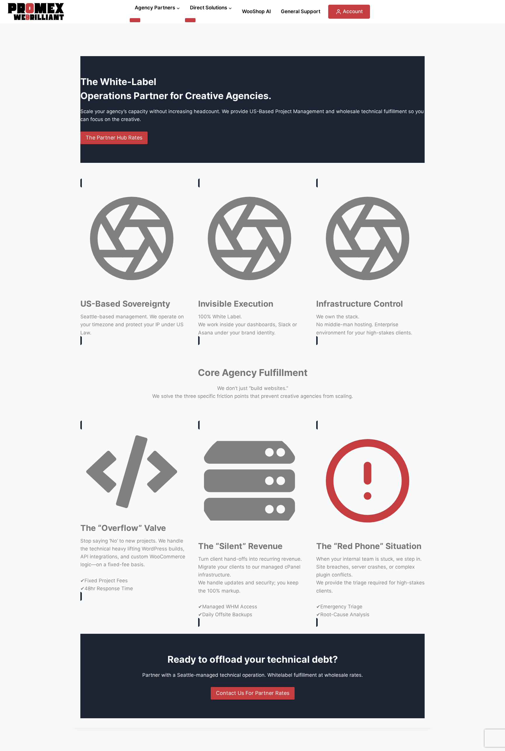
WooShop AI (256, 11)
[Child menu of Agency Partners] (135, 20)
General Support (300, 11)
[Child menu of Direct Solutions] (190, 20)
